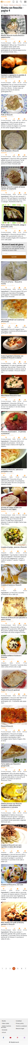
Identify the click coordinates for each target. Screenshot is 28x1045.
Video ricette (5, 1023)
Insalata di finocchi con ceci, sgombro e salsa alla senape (11, 846)
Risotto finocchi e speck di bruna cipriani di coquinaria (13, 188)
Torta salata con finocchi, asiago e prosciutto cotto (13, 226)
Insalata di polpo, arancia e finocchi (14, 547)
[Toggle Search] (21, 2)
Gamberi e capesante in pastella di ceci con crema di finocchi (13, 76)
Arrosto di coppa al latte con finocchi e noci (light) (11, 508)
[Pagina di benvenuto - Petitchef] (2, 5)
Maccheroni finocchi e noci (11, 395)
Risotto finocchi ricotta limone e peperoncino (12, 36)
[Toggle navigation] (25, 2)
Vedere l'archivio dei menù (6, 1026)
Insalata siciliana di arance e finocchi (11, 656)
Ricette (4, 1021)
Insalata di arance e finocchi (11, 585)
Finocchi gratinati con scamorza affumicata (12, 320)
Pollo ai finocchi (6, 115)
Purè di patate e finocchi (10, 151)
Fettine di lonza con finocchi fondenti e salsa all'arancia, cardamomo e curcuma (11, 805)
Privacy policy (20, 1023)
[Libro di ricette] (13, 2)
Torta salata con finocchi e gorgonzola (10, 765)
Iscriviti (14, 257)
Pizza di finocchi (7, 726)
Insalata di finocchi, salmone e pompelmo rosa (12, 470)
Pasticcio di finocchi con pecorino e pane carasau (14, 618)
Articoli (4, 1032)
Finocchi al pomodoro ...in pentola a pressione (13, 432)
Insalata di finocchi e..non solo (12, 885)
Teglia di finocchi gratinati (10, 690)
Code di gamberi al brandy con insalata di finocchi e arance (12, 357)
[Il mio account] (17, 2)
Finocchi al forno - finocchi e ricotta (11, 283)
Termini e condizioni (21, 1026)
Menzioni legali (20, 1028)
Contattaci (19, 1021)
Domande (4, 1030)
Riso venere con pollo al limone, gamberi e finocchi (12, 923)
